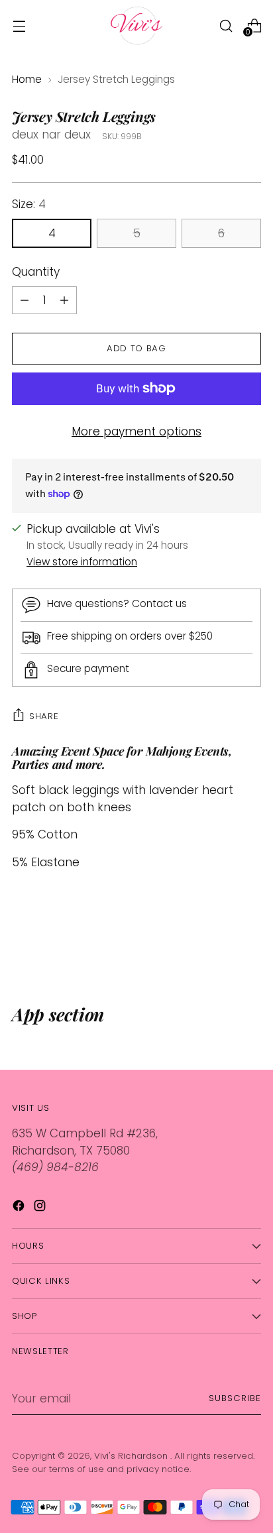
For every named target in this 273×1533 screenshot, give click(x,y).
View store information (82, 562)
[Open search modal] (225, 25)
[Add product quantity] (24, 300)
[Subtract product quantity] (64, 300)
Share (43, 716)
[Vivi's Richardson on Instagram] (41, 1208)
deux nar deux (51, 134)
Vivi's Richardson (132, 1455)
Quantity (36, 272)
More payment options (136, 431)
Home (27, 79)
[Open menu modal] (18, 25)
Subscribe (235, 1398)
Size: (29, 204)
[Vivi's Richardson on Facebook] (20, 1208)
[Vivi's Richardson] (136, 25)
